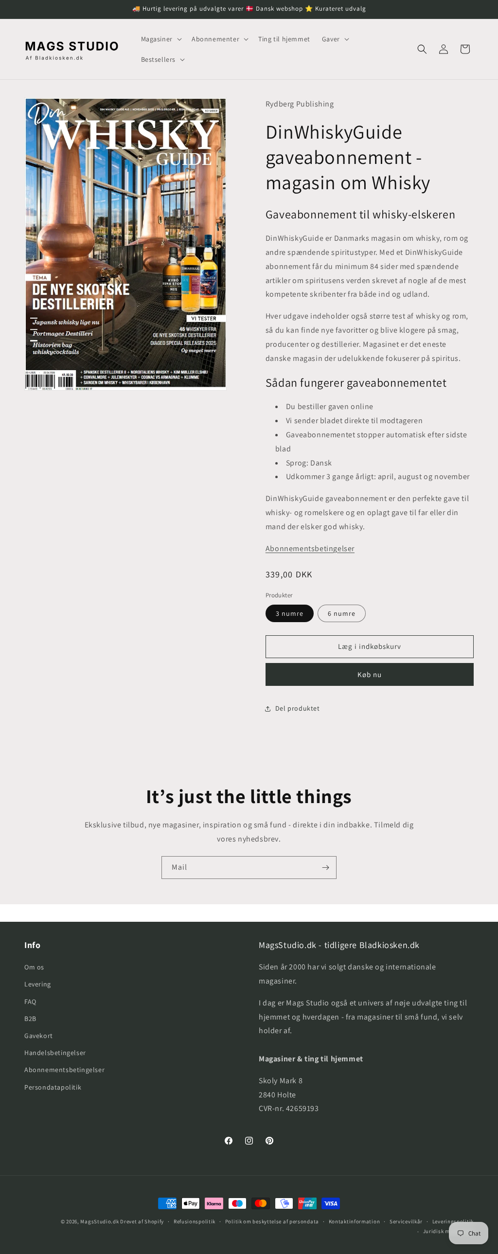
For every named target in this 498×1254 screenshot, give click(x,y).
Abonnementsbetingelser (310, 548)
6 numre (342, 613)
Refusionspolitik (194, 1221)
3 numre (289, 613)
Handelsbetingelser (55, 1052)
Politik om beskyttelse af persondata (272, 1221)
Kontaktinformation (354, 1221)
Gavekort (38, 1035)
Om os (34, 967)
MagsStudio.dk (99, 1221)
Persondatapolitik (52, 1087)
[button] (160, 39)
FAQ (30, 1001)
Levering (37, 984)
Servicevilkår (406, 1221)
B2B (30, 1018)
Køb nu (369, 674)
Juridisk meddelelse (448, 1231)
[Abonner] (325, 867)
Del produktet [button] (297, 708)
